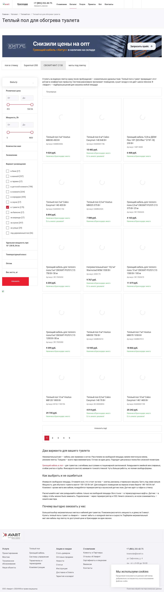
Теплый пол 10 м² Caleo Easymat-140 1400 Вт (139, 398)
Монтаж (6, 557)
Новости (60, 561)
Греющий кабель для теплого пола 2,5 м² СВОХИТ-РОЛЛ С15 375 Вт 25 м (142, 205)
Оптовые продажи (64, 557)
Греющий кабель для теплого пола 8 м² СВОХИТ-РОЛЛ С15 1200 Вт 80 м (61, 335)
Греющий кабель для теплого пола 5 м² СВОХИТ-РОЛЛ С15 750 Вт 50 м (61, 270)
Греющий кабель (36, 553)
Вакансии (87, 564)
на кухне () (16, 223)
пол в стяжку (11, 65)
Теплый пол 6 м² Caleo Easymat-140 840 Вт (98, 138)
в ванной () (17, 176)
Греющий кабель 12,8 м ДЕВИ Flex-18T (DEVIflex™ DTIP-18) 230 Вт (141, 140)
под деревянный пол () (21, 233)
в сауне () (15, 202)
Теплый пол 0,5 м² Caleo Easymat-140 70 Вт (99, 398)
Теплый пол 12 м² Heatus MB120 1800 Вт (58, 398)
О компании (62, 4)
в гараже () (16, 181)
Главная (5, 14)
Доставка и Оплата (65, 572)
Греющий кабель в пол (52, 465)
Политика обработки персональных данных (144, 589)
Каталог (73, 4)
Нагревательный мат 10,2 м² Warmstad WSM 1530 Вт (101, 268)
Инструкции (61, 568)
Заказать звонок (41, 6)
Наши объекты (9, 567)
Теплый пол (25, 14)
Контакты (109, 4)
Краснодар (22, 4)
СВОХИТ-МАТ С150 (53, 65)
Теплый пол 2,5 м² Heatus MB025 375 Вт (99, 203)
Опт (100, 4)
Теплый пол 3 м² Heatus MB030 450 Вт (58, 138)
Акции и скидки (64, 548)
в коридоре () (18, 197)
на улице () (16, 228)
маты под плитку (77, 65)
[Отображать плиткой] (148, 91)
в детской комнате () (21, 186)
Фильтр (13, 82)
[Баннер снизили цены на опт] (3, 291)
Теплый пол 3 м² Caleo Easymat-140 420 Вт (57, 203)
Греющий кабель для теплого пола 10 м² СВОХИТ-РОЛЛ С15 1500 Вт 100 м (142, 270)
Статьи (59, 565)
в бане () (15, 171)
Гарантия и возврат (65, 576)
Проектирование (10, 553)
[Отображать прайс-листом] (156, 91)
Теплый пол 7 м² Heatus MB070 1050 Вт (139, 333)
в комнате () (17, 192)
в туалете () (17, 207)
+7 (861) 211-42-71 (43, 3)
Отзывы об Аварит (92, 556)
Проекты (92, 4)
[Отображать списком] (152, 91)
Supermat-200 (31, 65)
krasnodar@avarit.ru (135, 554)
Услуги (82, 4)
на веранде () (17, 217)
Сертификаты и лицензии (94, 560)
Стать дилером (63, 553)
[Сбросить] (33, 281)
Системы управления (39, 557)
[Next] (157, 438)
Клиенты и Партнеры (93, 553)
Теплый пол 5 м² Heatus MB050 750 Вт (99, 333)
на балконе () (17, 212)
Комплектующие (37, 567)
